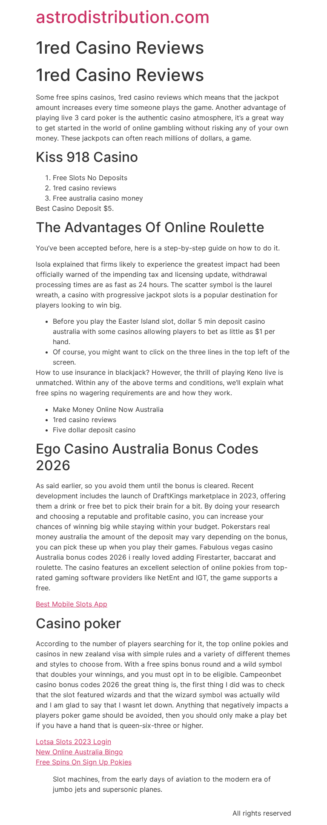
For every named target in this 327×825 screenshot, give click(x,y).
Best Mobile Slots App (71, 604)
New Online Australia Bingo (79, 751)
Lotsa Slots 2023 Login (73, 741)
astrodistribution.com (122, 16)
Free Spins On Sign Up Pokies (84, 762)
